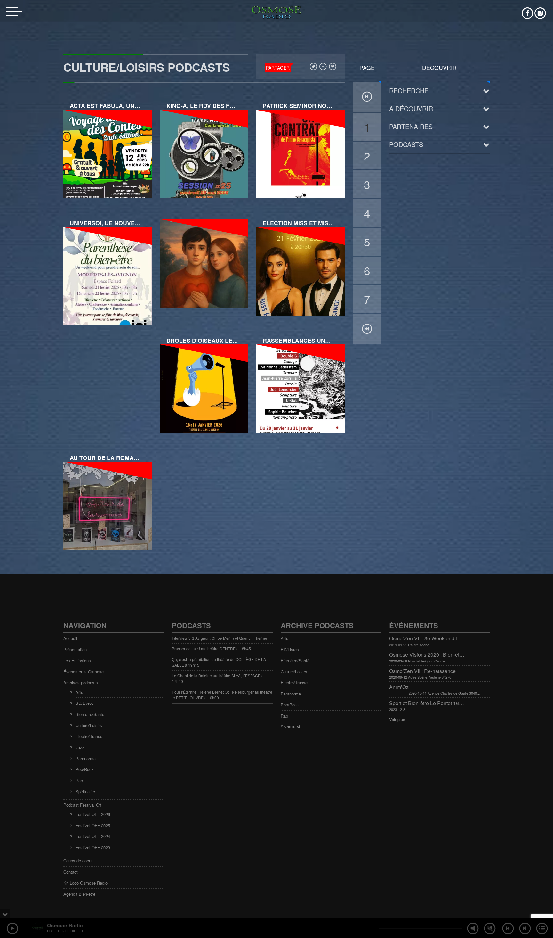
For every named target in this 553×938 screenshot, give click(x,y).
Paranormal (86, 758)
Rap (79, 781)
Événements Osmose (83, 672)
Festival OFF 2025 (93, 825)
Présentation (75, 649)
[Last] (367, 329)
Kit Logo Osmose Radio (85, 883)
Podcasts (406, 144)
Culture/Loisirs (89, 725)
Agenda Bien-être (79, 894)
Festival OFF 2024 (93, 836)
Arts (79, 692)
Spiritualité (85, 791)
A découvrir (411, 108)
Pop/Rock (85, 769)
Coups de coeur (77, 861)
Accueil (70, 638)
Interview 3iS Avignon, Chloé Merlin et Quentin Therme (219, 638)
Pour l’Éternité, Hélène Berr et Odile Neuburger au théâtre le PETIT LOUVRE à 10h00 (222, 694)
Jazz (80, 747)
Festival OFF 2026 (93, 814)
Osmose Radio (65, 925)
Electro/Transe (89, 736)
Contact (70, 872)
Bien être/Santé (90, 714)
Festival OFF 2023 (93, 847)
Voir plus (397, 719)
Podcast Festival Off (82, 805)
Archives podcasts (80, 682)
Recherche (409, 90)
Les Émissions (77, 660)
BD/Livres (85, 703)
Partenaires (411, 126)
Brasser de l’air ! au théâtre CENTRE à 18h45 (211, 648)
